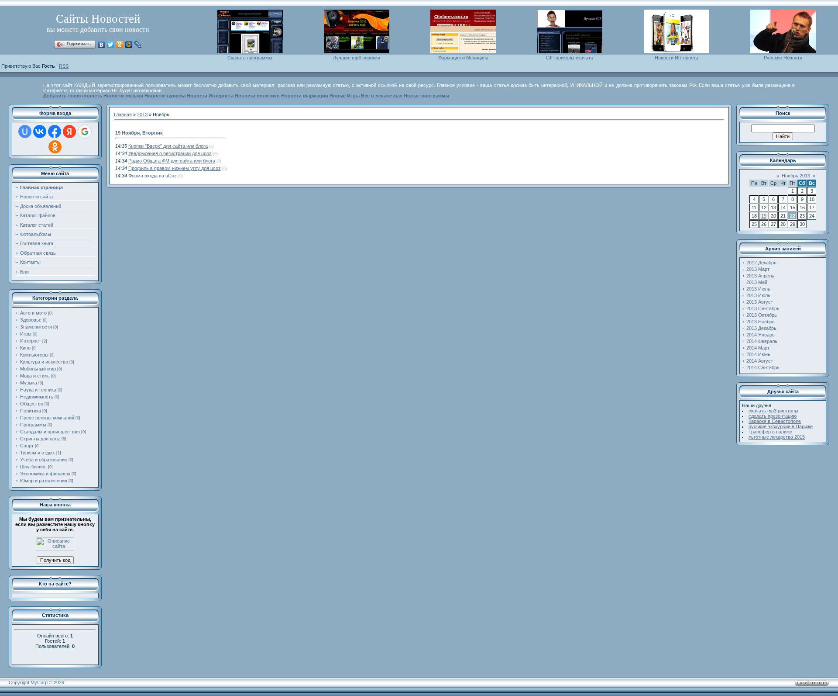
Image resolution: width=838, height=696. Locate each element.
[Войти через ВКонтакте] (39, 131)
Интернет (30, 340)
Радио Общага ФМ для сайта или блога (171, 160)
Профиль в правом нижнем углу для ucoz (174, 168)
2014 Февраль (761, 341)
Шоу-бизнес (33, 466)
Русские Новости (783, 57)
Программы (33, 424)
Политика (30, 410)
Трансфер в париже (770, 431)
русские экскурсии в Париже (781, 426)
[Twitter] (110, 44)
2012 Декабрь (761, 262)
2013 (142, 114)
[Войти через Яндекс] (69, 131)
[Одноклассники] (119, 44)
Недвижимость (36, 396)
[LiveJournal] (138, 44)
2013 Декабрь (761, 328)
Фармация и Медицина (463, 57)
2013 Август (759, 302)
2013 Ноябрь (760, 321)
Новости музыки (123, 95)
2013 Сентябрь (763, 308)
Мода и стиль (35, 375)
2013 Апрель (760, 275)
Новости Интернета (676, 57)
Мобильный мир (38, 368)
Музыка (28, 382)
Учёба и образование (43, 459)
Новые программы (426, 95)
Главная (123, 114)
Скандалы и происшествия (50, 431)
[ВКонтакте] (101, 44)
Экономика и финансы (45, 473)
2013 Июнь (758, 288)
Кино (25, 347)
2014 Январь (760, 334)
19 (763, 215)
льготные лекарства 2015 (777, 437)
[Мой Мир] (129, 44)
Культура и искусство (44, 361)
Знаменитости (36, 326)
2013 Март (757, 269)
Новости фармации (304, 95)
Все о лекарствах (381, 95)
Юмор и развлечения (43, 480)
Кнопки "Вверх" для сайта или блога (168, 146)
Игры (25, 333)
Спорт (27, 445)
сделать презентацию (773, 416)
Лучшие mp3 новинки (356, 57)
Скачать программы (249, 57)
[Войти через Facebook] (54, 131)
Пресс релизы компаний (47, 417)
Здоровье (30, 319)
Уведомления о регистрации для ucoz (170, 153)
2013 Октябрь (761, 315)
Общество (31, 403)
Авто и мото (33, 312)
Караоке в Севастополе (775, 421)
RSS (64, 66)
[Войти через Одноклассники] (55, 146)
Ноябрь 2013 (796, 175)
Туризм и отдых (37, 452)
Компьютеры (34, 354)
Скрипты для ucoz (40, 438)
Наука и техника (38, 389)
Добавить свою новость (72, 95)
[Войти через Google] (85, 132)
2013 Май (756, 282)
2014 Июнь (758, 354)
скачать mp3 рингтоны (773, 410)
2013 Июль (758, 295)
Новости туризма (164, 95)
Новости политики (257, 95)
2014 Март (757, 347)
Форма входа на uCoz (152, 175)
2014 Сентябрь (763, 367)
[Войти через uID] (24, 131)
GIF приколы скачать (569, 57)
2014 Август (759, 361)
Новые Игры (345, 95)
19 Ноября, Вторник (139, 132)
